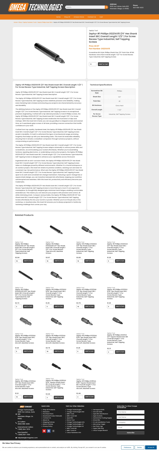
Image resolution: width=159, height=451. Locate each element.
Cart (101, 17)
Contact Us (92, 17)
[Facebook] (49, 431)
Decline (139, 447)
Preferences (127, 447)
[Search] (106, 7)
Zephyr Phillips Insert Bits (45, 22)
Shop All (67, 17)
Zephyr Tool (93, 31)
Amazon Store (79, 17)
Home (58, 17)
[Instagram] (53, 431)
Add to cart (103, 64)
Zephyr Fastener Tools (29, 22)
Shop (20, 22)
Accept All (151, 447)
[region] (79, 445)
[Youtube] (44, 431)
